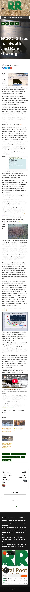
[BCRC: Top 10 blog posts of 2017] (19, 423)
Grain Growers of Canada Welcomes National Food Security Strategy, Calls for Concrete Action (14, 547)
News (17, 23)
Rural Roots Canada (23, 589)
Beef (7, 23)
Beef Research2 (8, 65)
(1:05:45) (4, 310)
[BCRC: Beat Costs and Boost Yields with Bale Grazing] (7, 423)
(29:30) (19, 221)
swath (13, 457)
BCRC (3, 23)
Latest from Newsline (7, 517)
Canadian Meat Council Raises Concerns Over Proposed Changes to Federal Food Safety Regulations (14, 523)
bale (4, 454)
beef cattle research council (18, 454)
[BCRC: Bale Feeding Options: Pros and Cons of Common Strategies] (7, 438)
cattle (12, 23)
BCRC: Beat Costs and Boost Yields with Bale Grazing (6, 430)
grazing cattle (6, 457)
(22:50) (21, 124)
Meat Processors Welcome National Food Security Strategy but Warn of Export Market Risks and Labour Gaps (13, 539)
